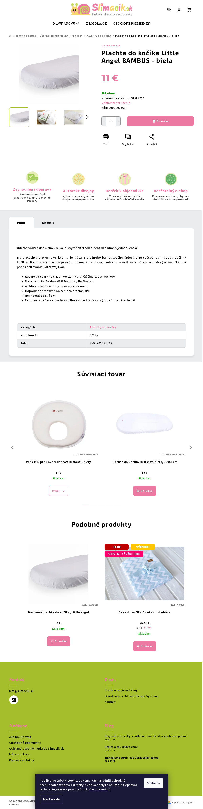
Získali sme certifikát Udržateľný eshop (132, 696)
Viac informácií (99, 789)
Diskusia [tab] (48, 223)
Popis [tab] (21, 223)
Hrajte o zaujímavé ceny (121, 690)
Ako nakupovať (20, 737)
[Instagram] (13, 699)
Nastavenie (51, 799)
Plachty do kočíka (103, 327)
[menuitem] (66, 23)
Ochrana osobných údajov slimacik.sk (36, 748)
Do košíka (163, 121)
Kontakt (110, 701)
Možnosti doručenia (116, 103)
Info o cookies (19, 754)
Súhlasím (153, 783)
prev (12, 447)
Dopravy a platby (21, 760)
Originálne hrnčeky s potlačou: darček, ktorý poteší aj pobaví (146, 736)
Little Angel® (111, 45)
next (191, 447)
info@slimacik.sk (21, 691)
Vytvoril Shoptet (183, 803)
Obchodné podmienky (25, 743)
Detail (56, 491)
